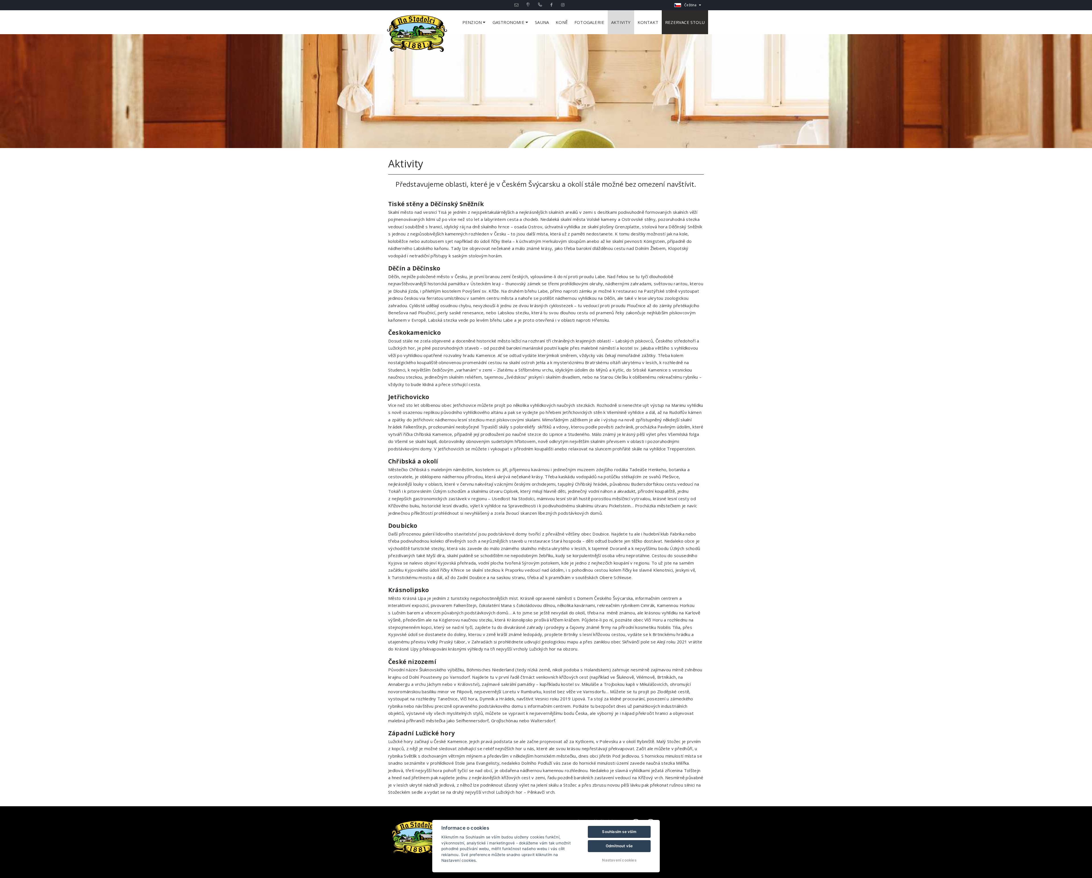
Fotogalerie (589, 22)
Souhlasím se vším (619, 831)
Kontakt (648, 22)
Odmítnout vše (619, 846)
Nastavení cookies (619, 860)
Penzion (472, 22)
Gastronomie (509, 22)
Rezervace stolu (685, 22)
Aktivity (621, 22)
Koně (562, 22)
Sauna (542, 22)
